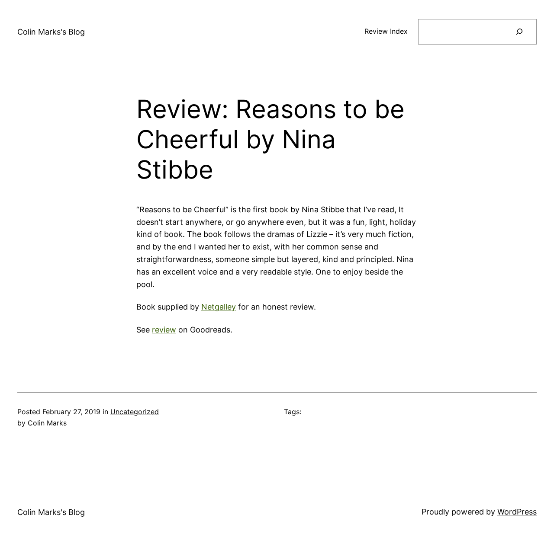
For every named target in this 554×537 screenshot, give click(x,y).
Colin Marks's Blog (51, 31)
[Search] (519, 31)
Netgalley (218, 306)
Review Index (386, 31)
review (164, 329)
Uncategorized (134, 411)
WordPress (517, 511)
